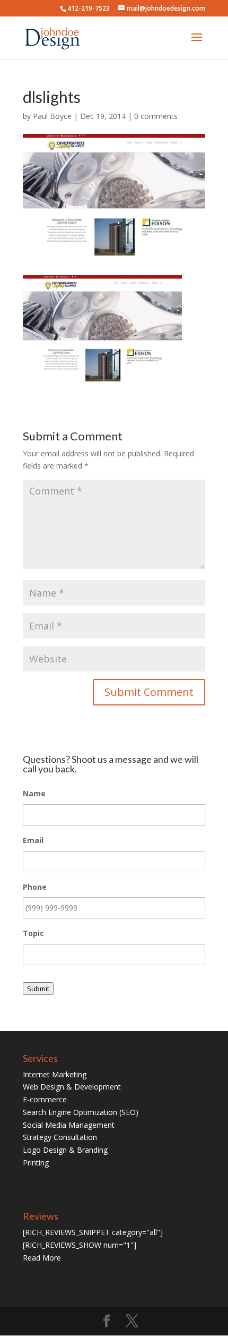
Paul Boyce (52, 116)
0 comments (156, 116)
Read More (42, 1258)
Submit (38, 988)
